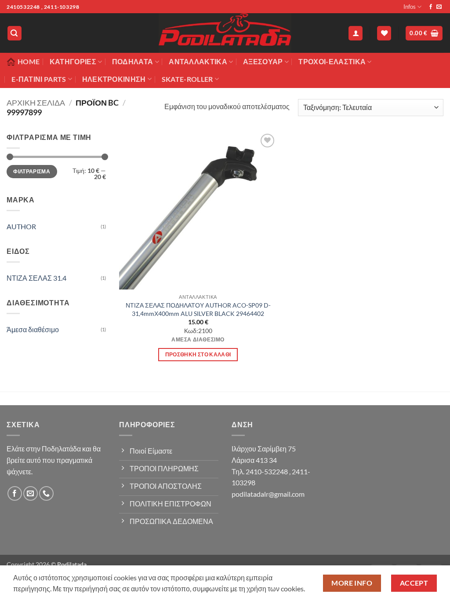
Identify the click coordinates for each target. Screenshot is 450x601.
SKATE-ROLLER (187, 79)
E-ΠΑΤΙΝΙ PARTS (38, 79)
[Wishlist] (384, 33)
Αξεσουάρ (263, 61)
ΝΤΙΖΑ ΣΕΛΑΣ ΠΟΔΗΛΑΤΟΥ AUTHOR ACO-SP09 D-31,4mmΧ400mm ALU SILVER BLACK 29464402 (198, 309)
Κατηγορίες (73, 61)
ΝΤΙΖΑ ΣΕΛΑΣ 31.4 (36, 278)
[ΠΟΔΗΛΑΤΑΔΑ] (225, 33)
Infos (409, 6)
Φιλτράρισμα (31, 171)
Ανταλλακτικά (198, 61)
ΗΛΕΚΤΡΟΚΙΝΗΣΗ (114, 79)
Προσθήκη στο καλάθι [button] (198, 354)
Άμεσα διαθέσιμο (33, 329)
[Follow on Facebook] (430, 7)
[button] (14, 33)
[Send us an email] (439, 7)
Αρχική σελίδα (36, 102)
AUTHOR (21, 226)
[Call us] (46, 493)
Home (29, 61)
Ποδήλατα (132, 61)
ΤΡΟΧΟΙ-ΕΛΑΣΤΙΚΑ (332, 61)
